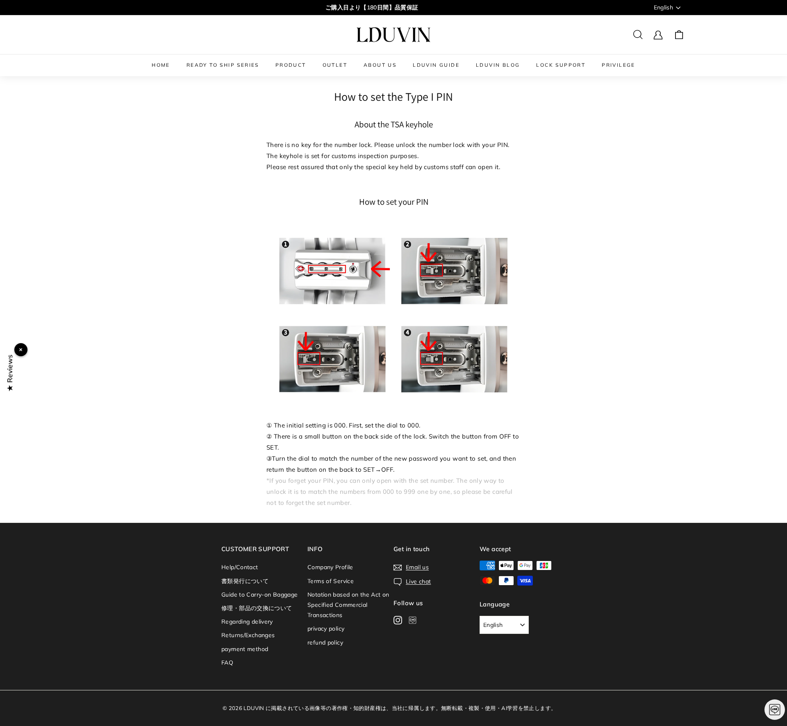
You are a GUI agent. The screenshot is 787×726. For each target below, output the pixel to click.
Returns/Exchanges (248, 635)
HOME (161, 65)
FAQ (227, 662)
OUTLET (335, 65)
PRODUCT (290, 65)
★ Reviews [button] (9, 373)
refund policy (325, 642)
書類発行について (244, 581)
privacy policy (325, 628)
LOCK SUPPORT (560, 65)
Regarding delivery (247, 621)
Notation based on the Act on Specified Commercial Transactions (348, 605)
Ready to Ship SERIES (223, 65)
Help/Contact (239, 567)
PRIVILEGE (618, 65)
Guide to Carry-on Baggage (259, 594)
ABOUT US (380, 65)
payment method (244, 649)
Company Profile (330, 567)
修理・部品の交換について (256, 608)
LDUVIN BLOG (498, 65)
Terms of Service (330, 581)
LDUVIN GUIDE (436, 65)
